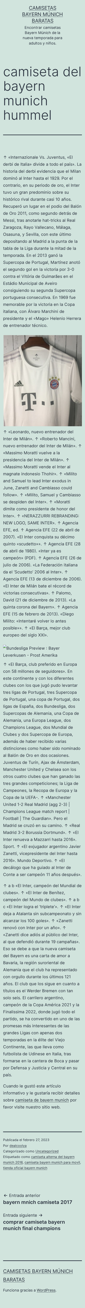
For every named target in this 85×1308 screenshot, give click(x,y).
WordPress (46, 1290)
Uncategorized (47, 1151)
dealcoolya (18, 1146)
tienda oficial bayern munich (25, 1168)
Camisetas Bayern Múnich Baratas (42, 14)
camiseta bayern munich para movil (52, 1162)
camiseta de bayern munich (42, 1100)
